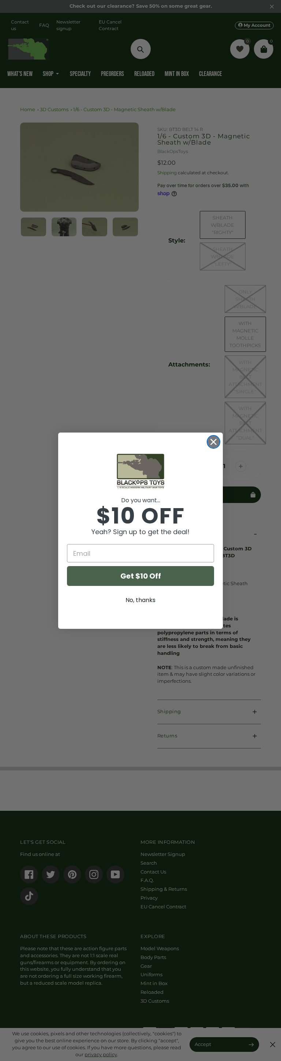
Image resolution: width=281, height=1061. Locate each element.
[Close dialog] (213, 441)
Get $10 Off (140, 576)
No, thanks (140, 600)
